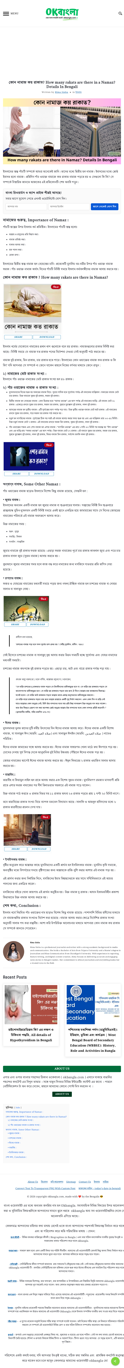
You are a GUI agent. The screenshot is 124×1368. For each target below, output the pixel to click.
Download (46, 337)
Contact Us (85, 1182)
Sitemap (71, 1182)
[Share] (115, 1361)
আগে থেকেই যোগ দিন (104, 207)
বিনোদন (44, 1182)
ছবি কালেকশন (57, 1182)
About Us (62, 1094)
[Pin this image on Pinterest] (56, 287)
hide (18, 1107)
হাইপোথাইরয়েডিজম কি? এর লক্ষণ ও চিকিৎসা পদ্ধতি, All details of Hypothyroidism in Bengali (31, 1035)
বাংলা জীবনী (15, 1237)
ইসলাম (79, 92)
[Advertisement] (62, 54)
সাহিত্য (106, 1182)
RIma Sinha (61, 92)
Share (18, 337)
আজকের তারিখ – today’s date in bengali (99, 1188)
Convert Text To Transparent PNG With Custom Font (45, 1188)
